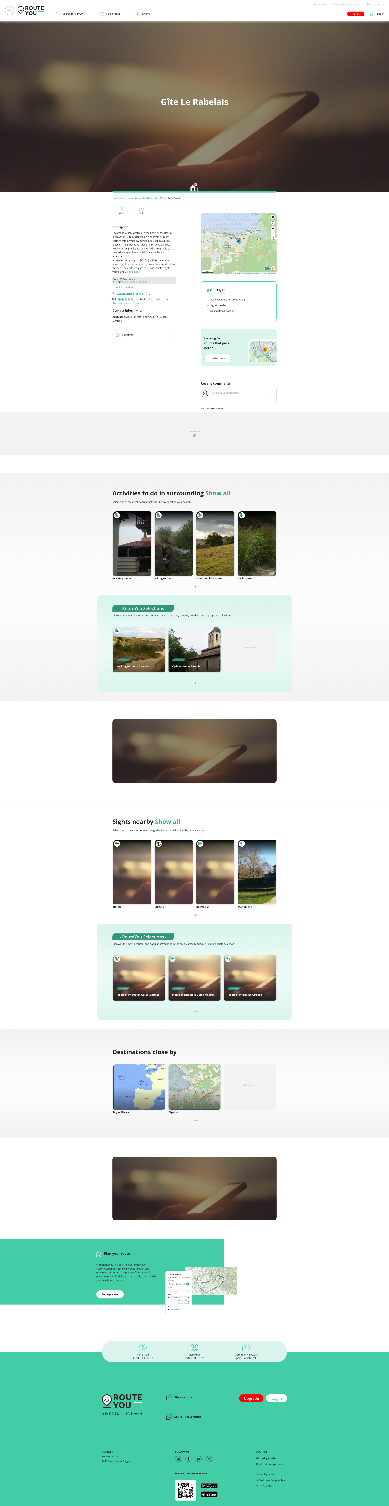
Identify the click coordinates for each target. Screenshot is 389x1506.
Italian (127, 303)
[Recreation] (215, 872)
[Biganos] (194, 1087)
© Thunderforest (247, 273)
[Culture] (174, 872)
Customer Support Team (272, 1480)
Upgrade (356, 14)
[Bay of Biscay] (139, 1087)
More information (122, 287)
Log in (276, 1398)
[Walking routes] (132, 543)
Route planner (110, 1294)
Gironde (138, 198)
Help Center (265, 1486)
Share (122, 213)
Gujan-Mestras (160, 198)
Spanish (137, 303)
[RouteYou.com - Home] (31, 10)
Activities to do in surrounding (227, 299)
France (130, 198)
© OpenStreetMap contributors (264, 273)
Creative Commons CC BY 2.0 (134, 281)
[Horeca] (132, 872)
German (117, 303)
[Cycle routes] (257, 543)
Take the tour (320, 4)
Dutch (152, 299)
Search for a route (187, 1417)
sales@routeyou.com (270, 1464)
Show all (217, 493)
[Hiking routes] (174, 543)
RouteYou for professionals (346, 4)
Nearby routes (218, 358)
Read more (133, 271)
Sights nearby (218, 305)
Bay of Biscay (148, 198)
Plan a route (183, 1397)
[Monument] (257, 872)
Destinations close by (222, 311)
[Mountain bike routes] (215, 543)
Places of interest (119, 198)
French (162, 299)
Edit (141, 213)
